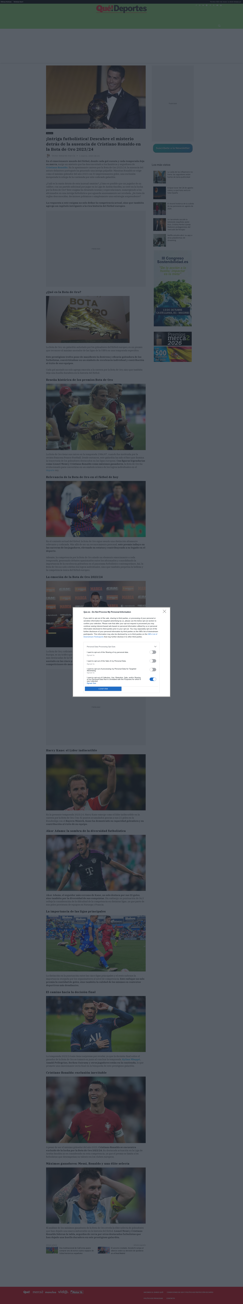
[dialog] (121, 652)
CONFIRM (103, 689)
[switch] (153, 652)
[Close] (165, 612)
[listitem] (121, 646)
